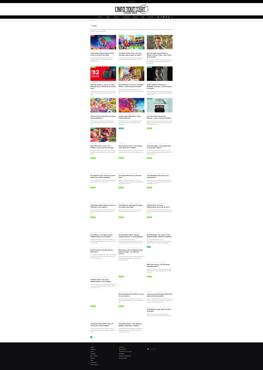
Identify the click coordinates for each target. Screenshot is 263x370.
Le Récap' (149, 35)
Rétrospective (93, 362)
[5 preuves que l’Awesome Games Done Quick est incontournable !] (160, 283)
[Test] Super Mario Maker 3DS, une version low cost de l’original (101, 324)
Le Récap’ (100, 17)
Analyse (92, 347)
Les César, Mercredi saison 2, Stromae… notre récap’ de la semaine (159, 117)
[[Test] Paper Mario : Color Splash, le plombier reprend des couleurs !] (131, 312)
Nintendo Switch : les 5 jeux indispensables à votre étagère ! (100, 280)
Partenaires (121, 353)
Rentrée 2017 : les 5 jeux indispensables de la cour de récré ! (158, 206)
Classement (93, 349)
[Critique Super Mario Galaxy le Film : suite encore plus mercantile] (103, 42)
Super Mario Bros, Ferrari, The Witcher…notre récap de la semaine (102, 147)
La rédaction (122, 347)
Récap (91, 360)
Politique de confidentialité (125, 356)
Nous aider (131, 1)
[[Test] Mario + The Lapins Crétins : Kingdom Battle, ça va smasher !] (103, 224)
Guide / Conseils (93, 356)
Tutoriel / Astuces (94, 364)
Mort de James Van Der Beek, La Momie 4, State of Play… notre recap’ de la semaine (159, 55)
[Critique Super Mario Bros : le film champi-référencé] (131, 105)
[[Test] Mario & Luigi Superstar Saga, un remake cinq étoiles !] (131, 194)
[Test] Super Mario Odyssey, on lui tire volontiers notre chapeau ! (103, 206)
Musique (135, 17)
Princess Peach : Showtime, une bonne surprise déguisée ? (103, 117)
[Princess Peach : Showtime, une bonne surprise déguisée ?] (103, 105)
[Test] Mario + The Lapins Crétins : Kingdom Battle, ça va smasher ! (101, 236)
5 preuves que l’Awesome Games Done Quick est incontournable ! (159, 295)
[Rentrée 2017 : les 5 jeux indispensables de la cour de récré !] (160, 194)
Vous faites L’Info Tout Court (125, 351)
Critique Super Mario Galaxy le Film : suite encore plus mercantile (102, 54)
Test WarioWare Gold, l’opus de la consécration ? (158, 176)
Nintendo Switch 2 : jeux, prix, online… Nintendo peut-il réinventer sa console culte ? (103, 86)
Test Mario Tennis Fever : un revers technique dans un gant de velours (130, 54)
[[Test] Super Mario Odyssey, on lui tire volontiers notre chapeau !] (103, 194)
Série (142, 17)
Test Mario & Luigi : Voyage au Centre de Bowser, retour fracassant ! (102, 176)
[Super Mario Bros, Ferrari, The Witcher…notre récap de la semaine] (103, 135)
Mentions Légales (123, 358)
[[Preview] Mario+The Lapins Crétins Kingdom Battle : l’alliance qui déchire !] (160, 224)
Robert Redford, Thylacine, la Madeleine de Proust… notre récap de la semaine (159, 86)
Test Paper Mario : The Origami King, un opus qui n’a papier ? (159, 147)
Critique (92, 351)
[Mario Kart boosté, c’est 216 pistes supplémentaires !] (160, 253)
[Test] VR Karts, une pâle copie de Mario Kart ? (101, 251)
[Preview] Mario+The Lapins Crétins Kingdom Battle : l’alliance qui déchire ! (159, 236)
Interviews (92, 358)
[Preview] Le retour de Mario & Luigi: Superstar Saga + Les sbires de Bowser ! (131, 252)
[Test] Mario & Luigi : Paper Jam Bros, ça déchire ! (159, 310)
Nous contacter (122, 349)
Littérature (125, 17)
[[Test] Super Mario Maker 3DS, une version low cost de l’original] (103, 312)
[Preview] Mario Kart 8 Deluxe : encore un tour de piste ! (131, 295)
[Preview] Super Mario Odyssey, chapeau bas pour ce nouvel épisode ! (131, 236)
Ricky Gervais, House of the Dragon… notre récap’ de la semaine (131, 147)
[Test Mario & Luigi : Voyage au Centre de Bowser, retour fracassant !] (103, 164)
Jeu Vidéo (116, 17)
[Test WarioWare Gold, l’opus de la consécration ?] (160, 164)
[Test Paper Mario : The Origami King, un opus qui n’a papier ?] (160, 135)
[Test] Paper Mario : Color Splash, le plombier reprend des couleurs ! (130, 324)
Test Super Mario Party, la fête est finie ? (130, 176)
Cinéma (108, 17)
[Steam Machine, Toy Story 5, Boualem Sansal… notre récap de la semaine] (131, 73)
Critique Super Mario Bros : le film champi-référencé (130, 117)
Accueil (91, 20)
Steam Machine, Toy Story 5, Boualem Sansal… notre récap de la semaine (131, 85)
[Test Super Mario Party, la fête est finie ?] (131, 164)
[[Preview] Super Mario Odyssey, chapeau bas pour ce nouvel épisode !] (131, 224)
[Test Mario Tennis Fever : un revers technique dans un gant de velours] (131, 42)
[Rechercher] (158, 17)
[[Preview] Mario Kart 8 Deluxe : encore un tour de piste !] (131, 283)
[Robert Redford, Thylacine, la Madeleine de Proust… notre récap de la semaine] (160, 73)
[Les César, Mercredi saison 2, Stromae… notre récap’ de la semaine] (160, 105)
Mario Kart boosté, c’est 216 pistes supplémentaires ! (158, 265)
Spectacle (151, 17)
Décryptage (93, 353)
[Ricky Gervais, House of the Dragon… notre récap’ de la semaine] (131, 135)
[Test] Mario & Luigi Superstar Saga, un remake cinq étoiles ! (131, 206)
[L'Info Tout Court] (131, 9)
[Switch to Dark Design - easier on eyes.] (172, 17)
